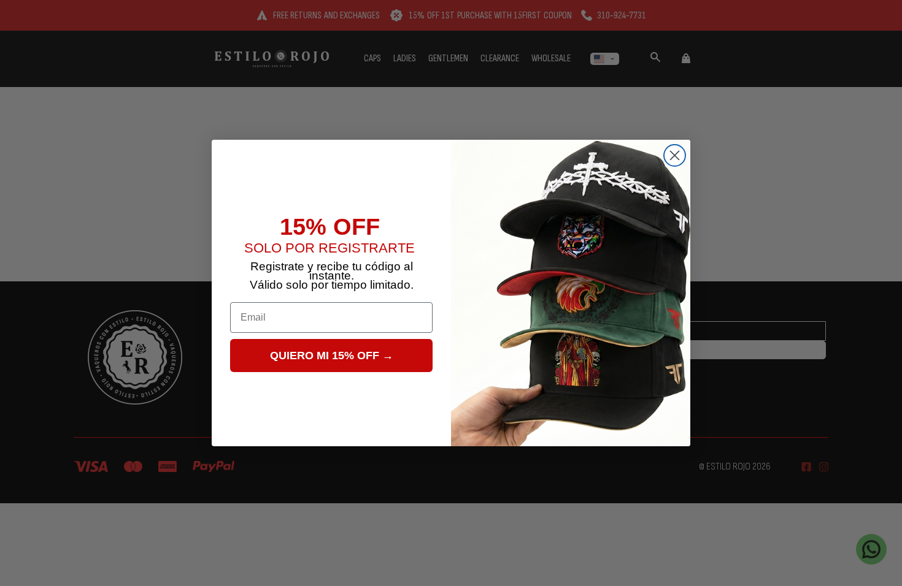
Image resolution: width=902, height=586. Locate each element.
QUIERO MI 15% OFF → (331, 355)
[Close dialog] (674, 155)
